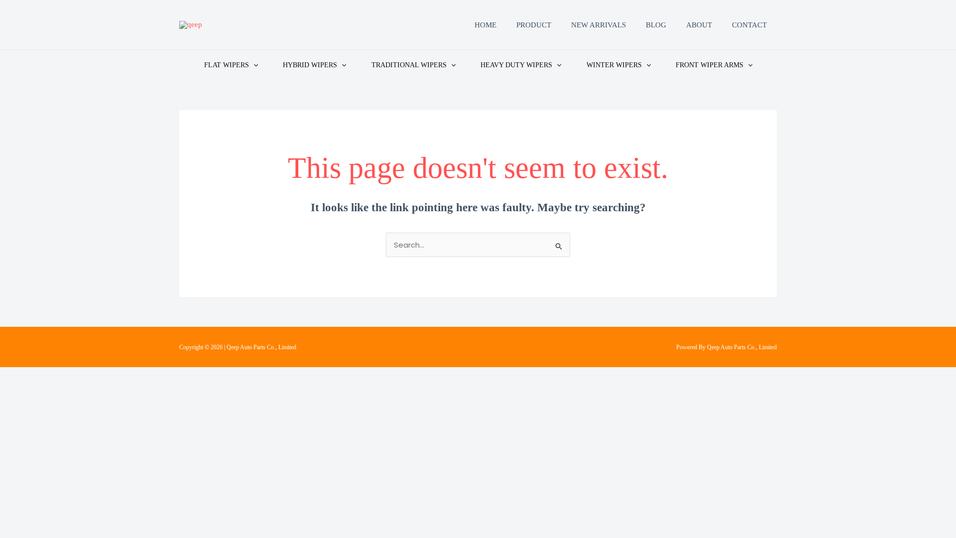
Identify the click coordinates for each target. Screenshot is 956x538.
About (699, 25)
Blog (656, 25)
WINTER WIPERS (614, 65)
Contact (749, 25)
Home (485, 25)
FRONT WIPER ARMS (709, 65)
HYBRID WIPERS (310, 65)
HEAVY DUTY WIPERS (516, 65)
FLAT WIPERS (226, 65)
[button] (253, 65)
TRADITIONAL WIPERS (409, 65)
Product (533, 25)
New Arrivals (598, 25)
